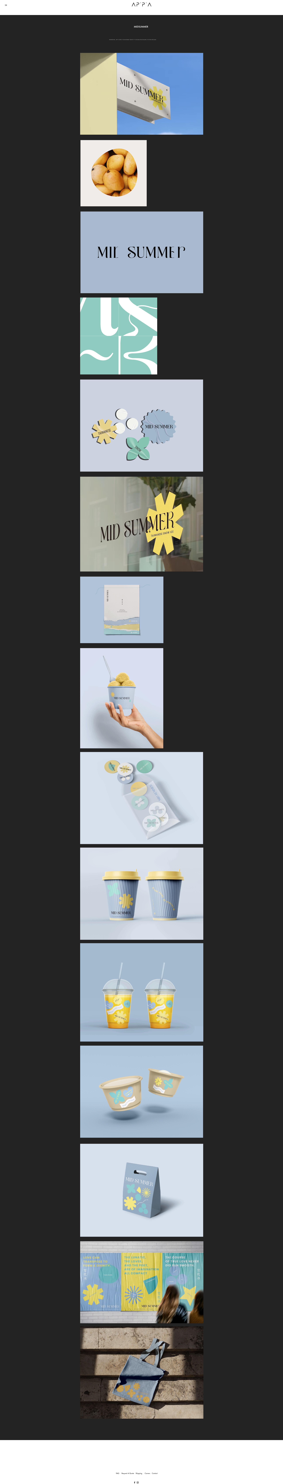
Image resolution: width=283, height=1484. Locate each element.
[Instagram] (137, 1482)
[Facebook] (134, 1482)
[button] (6, 5)
